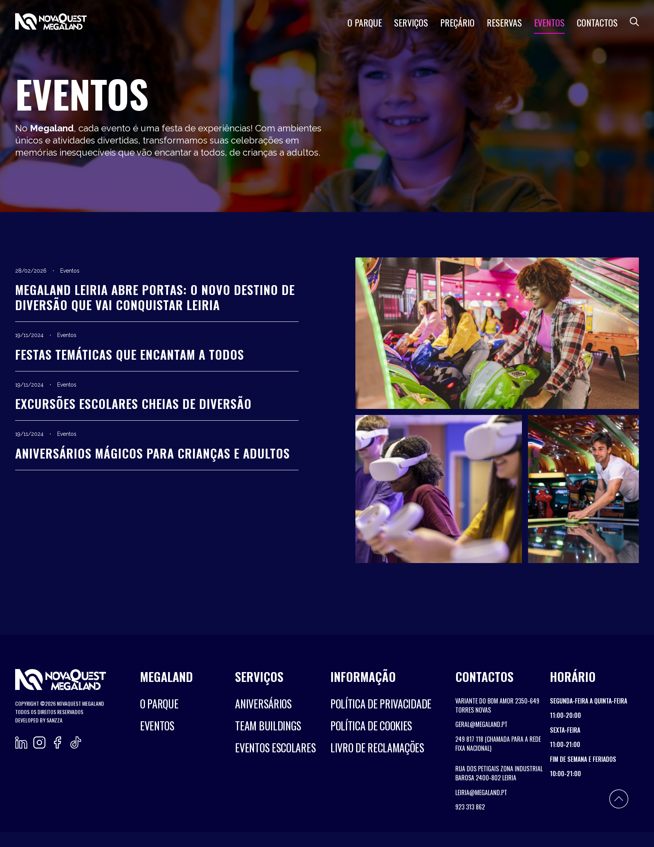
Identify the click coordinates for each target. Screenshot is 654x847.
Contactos (597, 22)
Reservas (504, 22)
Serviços (411, 22)
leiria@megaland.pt (481, 792)
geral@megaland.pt (481, 724)
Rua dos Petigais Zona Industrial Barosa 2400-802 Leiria (499, 773)
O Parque (364, 22)
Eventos (549, 22)
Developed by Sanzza (38, 720)
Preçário (457, 22)
